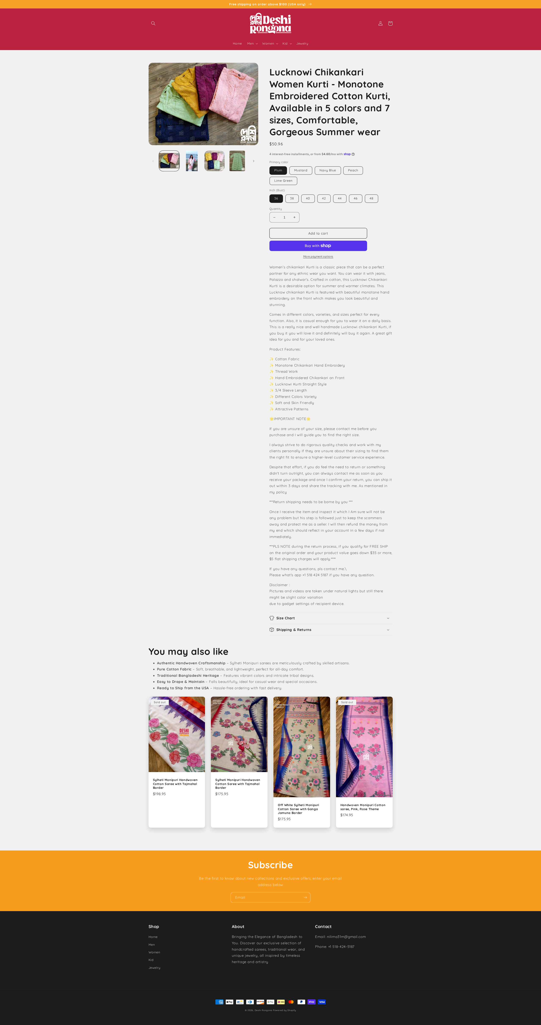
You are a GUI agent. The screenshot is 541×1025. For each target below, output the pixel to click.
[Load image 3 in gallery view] (214, 161)
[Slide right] (253, 161)
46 (356, 198)
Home (153, 937)
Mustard (300, 170)
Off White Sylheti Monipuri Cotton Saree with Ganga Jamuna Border (298, 809)
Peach (353, 170)
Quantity (275, 208)
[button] (153, 23)
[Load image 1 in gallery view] (169, 161)
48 (371, 198)
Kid (151, 960)
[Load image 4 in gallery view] (237, 161)
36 (276, 198)
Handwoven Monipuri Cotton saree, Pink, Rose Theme (363, 807)
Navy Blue (328, 170)
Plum (278, 170)
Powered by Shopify (284, 1010)
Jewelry (154, 968)
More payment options (318, 256)
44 (340, 198)
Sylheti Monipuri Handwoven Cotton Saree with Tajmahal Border (175, 784)
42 (324, 198)
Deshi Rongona (263, 1010)
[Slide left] (153, 161)
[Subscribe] (305, 897)
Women (154, 952)
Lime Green (283, 181)
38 (292, 198)
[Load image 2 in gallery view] (192, 161)
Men (152, 945)
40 (308, 198)
